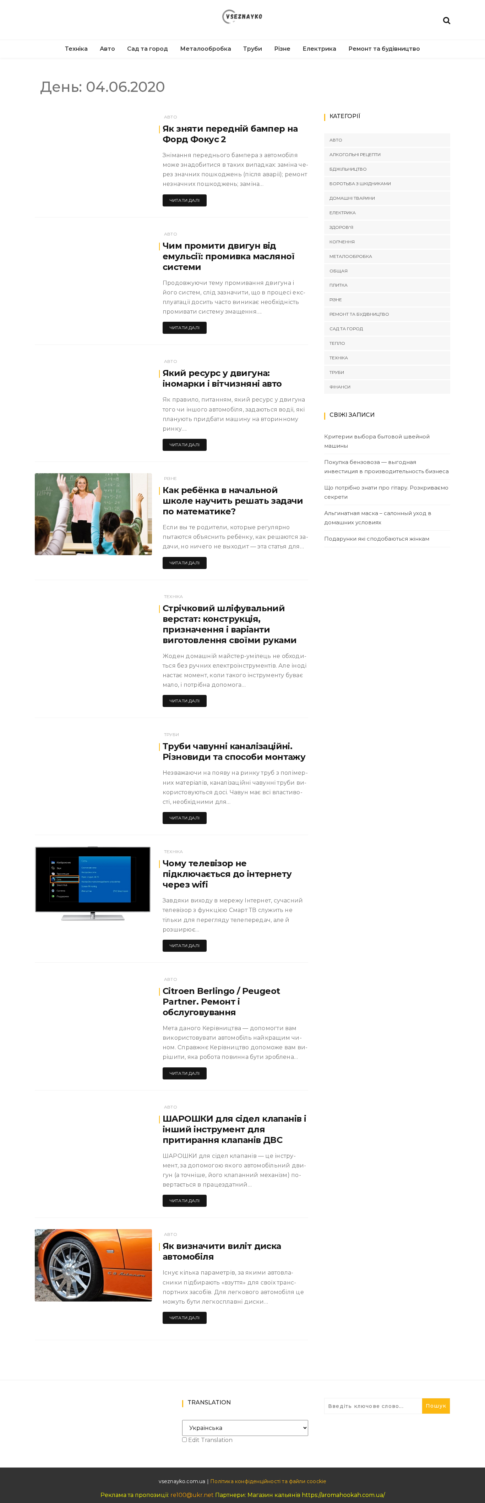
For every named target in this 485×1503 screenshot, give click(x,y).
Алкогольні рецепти (355, 154)
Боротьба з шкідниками (360, 183)
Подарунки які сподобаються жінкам (376, 538)
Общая (338, 270)
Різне (282, 48)
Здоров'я (341, 227)
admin (63, 545)
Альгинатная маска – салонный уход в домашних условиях (377, 518)
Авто (107, 48)
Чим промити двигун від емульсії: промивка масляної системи (229, 256)
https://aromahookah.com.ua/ (343, 1495)
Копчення (342, 241)
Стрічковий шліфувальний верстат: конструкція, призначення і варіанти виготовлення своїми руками (229, 624)
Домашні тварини (352, 198)
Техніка (76, 48)
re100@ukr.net (192, 1495)
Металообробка (205, 48)
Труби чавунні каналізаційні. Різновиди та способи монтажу (234, 751)
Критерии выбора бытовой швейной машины (377, 441)
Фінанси (339, 386)
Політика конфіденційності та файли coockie (268, 1481)
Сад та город (147, 48)
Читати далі (185, 200)
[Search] (446, 19)
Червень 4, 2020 (125, 544)
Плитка (338, 285)
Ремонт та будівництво (384, 48)
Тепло (337, 343)
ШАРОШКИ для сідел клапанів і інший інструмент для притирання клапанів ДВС (234, 1129)
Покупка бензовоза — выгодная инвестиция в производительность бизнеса (386, 467)
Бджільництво (348, 169)
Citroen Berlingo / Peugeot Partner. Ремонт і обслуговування (221, 1001)
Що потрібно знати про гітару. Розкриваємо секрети (386, 492)
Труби (252, 48)
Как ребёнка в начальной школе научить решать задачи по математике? (233, 500)
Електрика (319, 48)
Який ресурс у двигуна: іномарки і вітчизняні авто (222, 378)
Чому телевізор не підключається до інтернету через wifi (227, 874)
